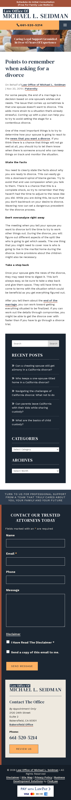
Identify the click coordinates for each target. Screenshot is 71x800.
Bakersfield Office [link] (21, 724)
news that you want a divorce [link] (30, 138)
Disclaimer (13, 634)
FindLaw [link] (52, 781)
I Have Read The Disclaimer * (32, 642)
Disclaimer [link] (12, 777)
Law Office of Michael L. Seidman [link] (43, 84)
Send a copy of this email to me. (35, 652)
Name (10, 535)
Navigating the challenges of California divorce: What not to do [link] (33, 393)
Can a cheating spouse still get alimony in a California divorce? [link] (33, 367)
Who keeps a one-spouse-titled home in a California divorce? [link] (33, 380)
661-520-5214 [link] (31, 25)
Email (11, 553)
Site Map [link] (27, 777)
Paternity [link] (31, 88)
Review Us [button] (24, 748)
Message (12, 590)
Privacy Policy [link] (43, 777)
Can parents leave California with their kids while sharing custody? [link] (32, 407)
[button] (65, 25)
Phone (10, 571)
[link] (35, 14)
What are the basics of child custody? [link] (31, 422)
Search (53, 343)
